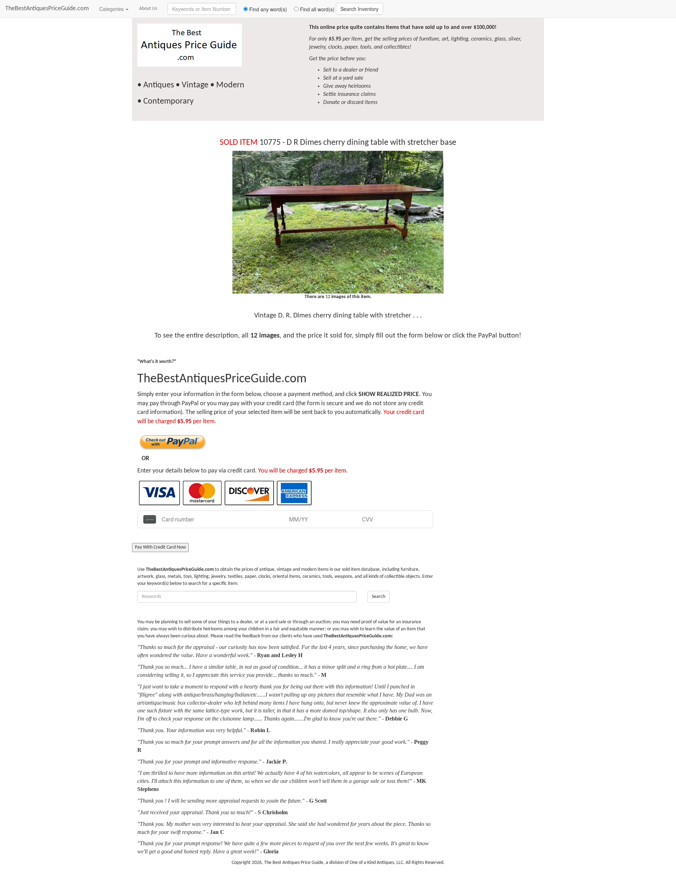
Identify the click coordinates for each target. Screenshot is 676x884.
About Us (148, 8)
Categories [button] (112, 8)
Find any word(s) (267, 9)
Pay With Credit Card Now (160, 547)
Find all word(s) (316, 9)
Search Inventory (359, 8)
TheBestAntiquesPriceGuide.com (47, 8)
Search (378, 596)
